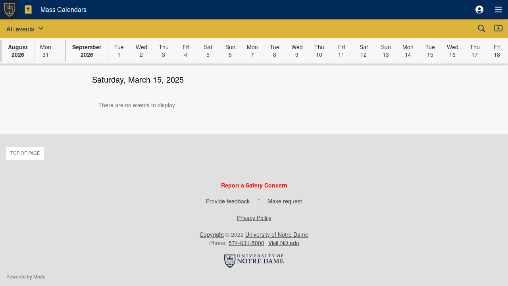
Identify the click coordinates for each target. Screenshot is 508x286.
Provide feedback (228, 201)
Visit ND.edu (283, 243)
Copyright (212, 234)
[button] (479, 9)
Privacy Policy (254, 218)
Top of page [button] (25, 153)
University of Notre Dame (276, 234)
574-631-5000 (246, 243)
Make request (284, 201)
